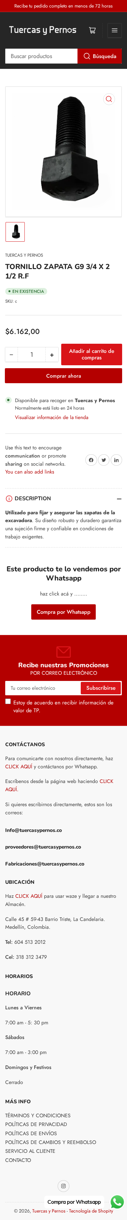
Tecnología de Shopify (91, 1211)
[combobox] (63, 56)
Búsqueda (104, 56)
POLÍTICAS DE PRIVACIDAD (36, 1124)
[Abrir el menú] (114, 30)
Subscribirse (101, 688)
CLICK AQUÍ (18, 766)
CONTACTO (18, 1160)
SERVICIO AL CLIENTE (30, 1151)
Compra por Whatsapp (64, 612)
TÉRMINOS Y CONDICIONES (38, 1115)
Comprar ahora (63, 376)
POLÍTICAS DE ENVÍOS (31, 1133)
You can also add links (29, 471)
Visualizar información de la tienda (51, 417)
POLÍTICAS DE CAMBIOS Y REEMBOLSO (50, 1142)
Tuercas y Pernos (24, 255)
